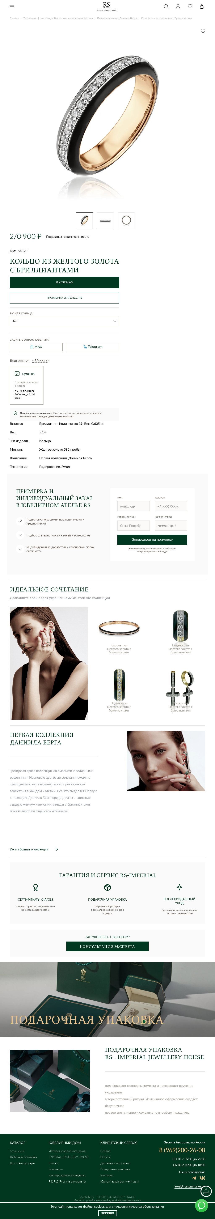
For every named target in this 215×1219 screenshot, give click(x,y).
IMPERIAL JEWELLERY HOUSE (68, 1157)
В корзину (64, 282)
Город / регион (126, 516)
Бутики (53, 1163)
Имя (119, 497)
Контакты (106, 1175)
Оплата (105, 1157)
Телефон (160, 497)
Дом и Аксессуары (22, 1163)
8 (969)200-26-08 (182, 1150)
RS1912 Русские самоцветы (67, 1181)
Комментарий (163, 516)
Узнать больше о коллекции (29, 849)
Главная (14, 18)
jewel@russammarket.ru (189, 1186)
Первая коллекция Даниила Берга (117, 18)
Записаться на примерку (152, 540)
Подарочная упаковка (115, 1169)
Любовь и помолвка (23, 1157)
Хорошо (107, 1213)
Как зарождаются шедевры (67, 1175)
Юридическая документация (119, 1181)
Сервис (105, 1151)
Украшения (29, 18)
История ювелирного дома (67, 1151)
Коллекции (56, 1169)
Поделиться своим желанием (66, 237)
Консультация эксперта (107, 946)
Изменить (49, 361)
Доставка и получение (115, 1163)
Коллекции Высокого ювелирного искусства (67, 18)
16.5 (15, 321)
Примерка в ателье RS (65, 298)
